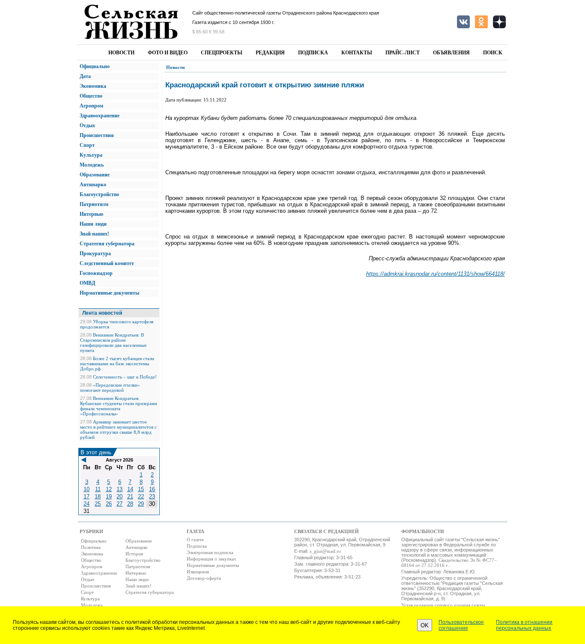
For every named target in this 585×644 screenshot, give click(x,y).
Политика (91, 547)
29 (141, 504)
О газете (195, 539)
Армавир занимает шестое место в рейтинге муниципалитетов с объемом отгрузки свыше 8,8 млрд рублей (118, 429)
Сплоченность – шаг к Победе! (125, 376)
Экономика (93, 86)
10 (87, 489)
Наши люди (93, 224)
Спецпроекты (221, 53)
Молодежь (92, 165)
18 (98, 496)
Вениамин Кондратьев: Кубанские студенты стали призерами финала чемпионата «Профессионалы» (118, 406)
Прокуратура (95, 253)
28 (130, 504)
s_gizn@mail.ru (325, 551)
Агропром (91, 106)
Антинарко (93, 185)
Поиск (492, 53)
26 (109, 504)
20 (119, 496)
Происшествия (97, 135)
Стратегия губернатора (107, 244)
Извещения (198, 571)
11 (98, 489)
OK (425, 625)
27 (119, 504)
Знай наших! (94, 234)
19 (109, 496)
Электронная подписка (210, 552)
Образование (95, 175)
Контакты (356, 53)
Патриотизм (94, 204)
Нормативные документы (109, 293)
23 (152, 496)
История (134, 553)
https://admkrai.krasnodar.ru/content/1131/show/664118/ (435, 274)
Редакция (270, 53)
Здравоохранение (99, 116)
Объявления (451, 53)
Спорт (87, 145)
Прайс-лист (402, 53)
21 (130, 496)
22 (141, 496)
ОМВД (87, 283)
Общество (91, 96)
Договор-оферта (204, 578)
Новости (121, 53)
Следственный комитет (107, 263)
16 (152, 489)
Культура (91, 155)
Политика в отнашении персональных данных (524, 625)
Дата (85, 76)
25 (98, 504)
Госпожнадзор (96, 273)
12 (109, 489)
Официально (95, 66)
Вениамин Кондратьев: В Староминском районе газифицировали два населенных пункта (113, 342)
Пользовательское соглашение (461, 625)
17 (87, 496)
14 (130, 489)
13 (119, 489)
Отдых (87, 125)
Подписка (313, 53)
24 (87, 504)
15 (141, 489)
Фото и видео (168, 53)
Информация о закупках (211, 558)
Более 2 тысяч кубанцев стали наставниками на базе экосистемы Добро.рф (117, 363)
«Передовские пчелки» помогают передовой (110, 387)
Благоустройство (99, 194)
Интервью (91, 214)
